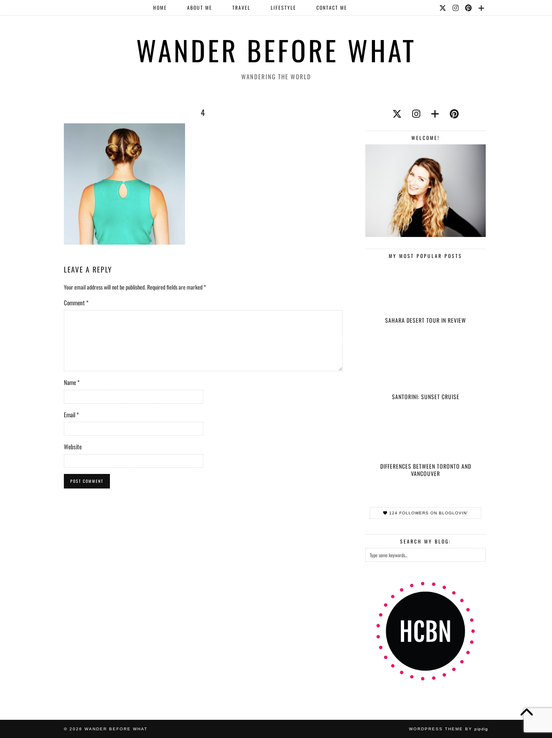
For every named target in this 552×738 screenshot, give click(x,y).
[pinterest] (454, 113)
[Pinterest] (468, 7)
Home (160, 7)
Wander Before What (276, 50)
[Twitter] (443, 7)
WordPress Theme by (448, 729)
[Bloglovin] (481, 7)
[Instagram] (456, 7)
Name (72, 382)
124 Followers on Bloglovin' (428, 513)
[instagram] (416, 113)
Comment (76, 302)
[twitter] (397, 113)
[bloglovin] (435, 113)
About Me (199, 7)
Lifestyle (283, 7)
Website (73, 446)
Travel (241, 7)
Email (71, 414)
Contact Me (331, 7)
